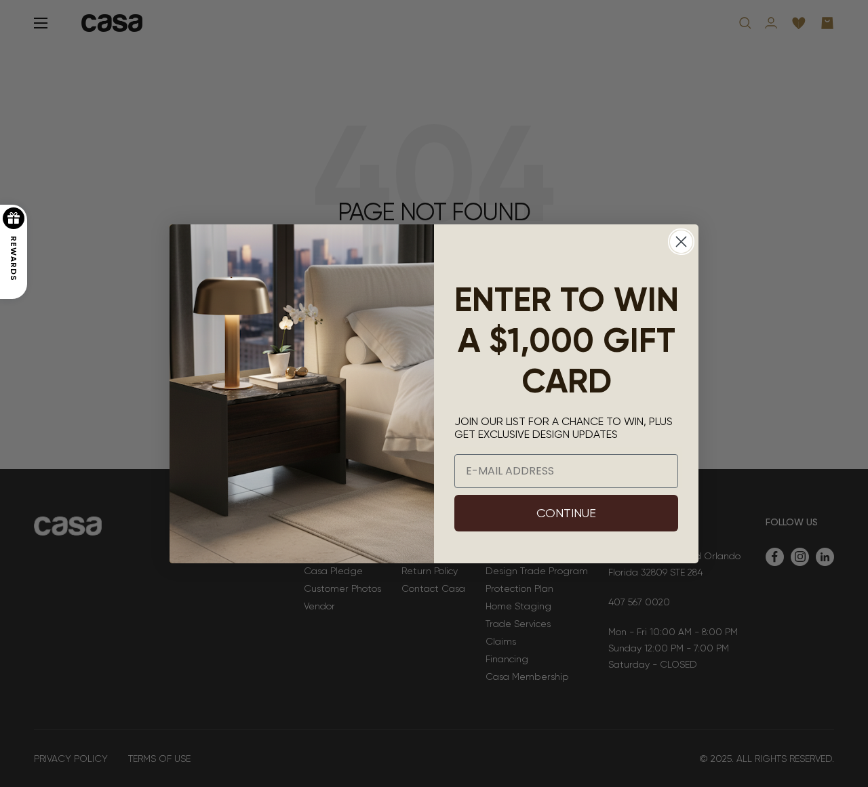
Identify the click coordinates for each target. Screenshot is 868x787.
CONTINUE (566, 513)
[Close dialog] (681, 242)
